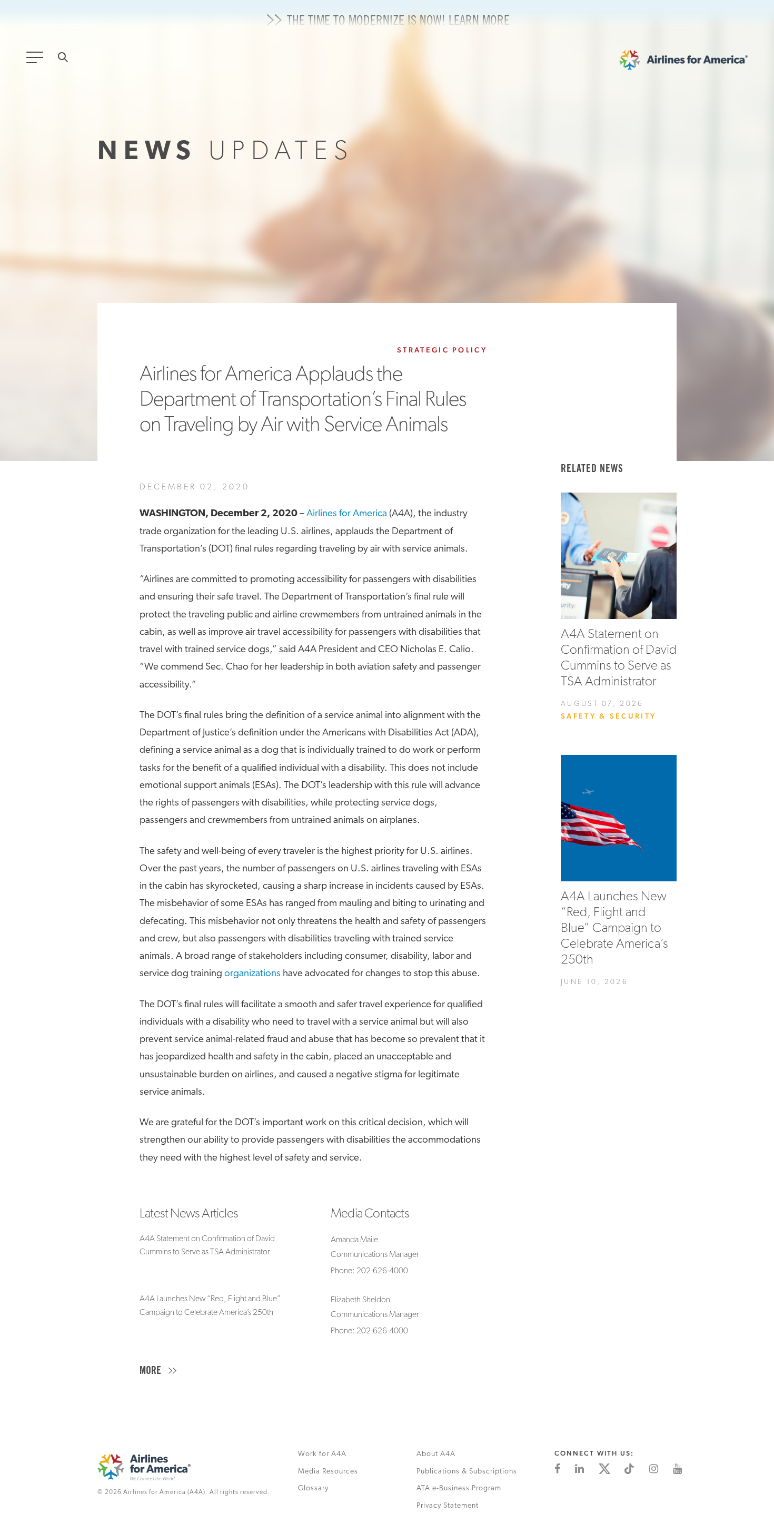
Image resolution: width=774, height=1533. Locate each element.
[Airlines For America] (683, 62)
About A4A (435, 1454)
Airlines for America (346, 514)
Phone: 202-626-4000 (369, 1271)
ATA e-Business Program (458, 1488)
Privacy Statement (447, 1506)
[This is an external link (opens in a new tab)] (557, 1468)
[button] (161, 1371)
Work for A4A (322, 1454)
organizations (252, 974)
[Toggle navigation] (36, 60)
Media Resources (328, 1472)
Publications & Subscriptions (466, 1472)
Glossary (313, 1488)
